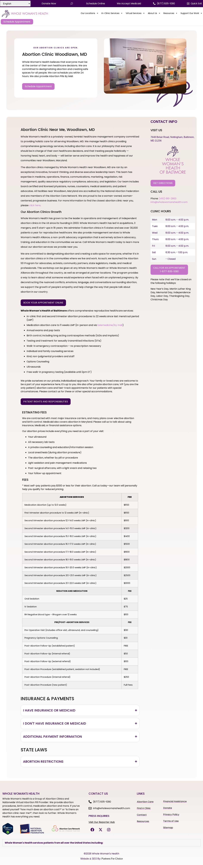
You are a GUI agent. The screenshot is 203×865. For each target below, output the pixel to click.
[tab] (80, 710)
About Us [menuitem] (152, 13)
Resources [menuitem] (168, 13)
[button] (194, 3)
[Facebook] (92, 829)
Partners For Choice (112, 858)
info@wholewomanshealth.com (169, 202)
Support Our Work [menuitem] (190, 13)
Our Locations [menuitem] (88, 13)
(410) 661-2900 (167, 198)
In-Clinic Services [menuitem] (110, 13)
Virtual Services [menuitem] (133, 13)
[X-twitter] (100, 829)
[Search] (71, 3)
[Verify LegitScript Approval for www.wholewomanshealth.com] (7, 833)
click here (35, 205)
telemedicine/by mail (109, 325)
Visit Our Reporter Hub (102, 822)
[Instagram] (108, 829)
